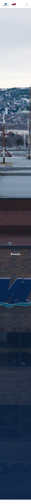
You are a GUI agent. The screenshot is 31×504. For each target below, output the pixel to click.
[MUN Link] (14, 4)
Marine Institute (6, 502)
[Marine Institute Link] (6, 4)
